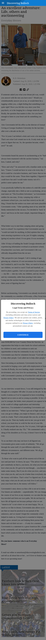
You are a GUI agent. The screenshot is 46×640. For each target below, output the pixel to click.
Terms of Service (34, 312)
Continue (23, 335)
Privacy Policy (9, 318)
